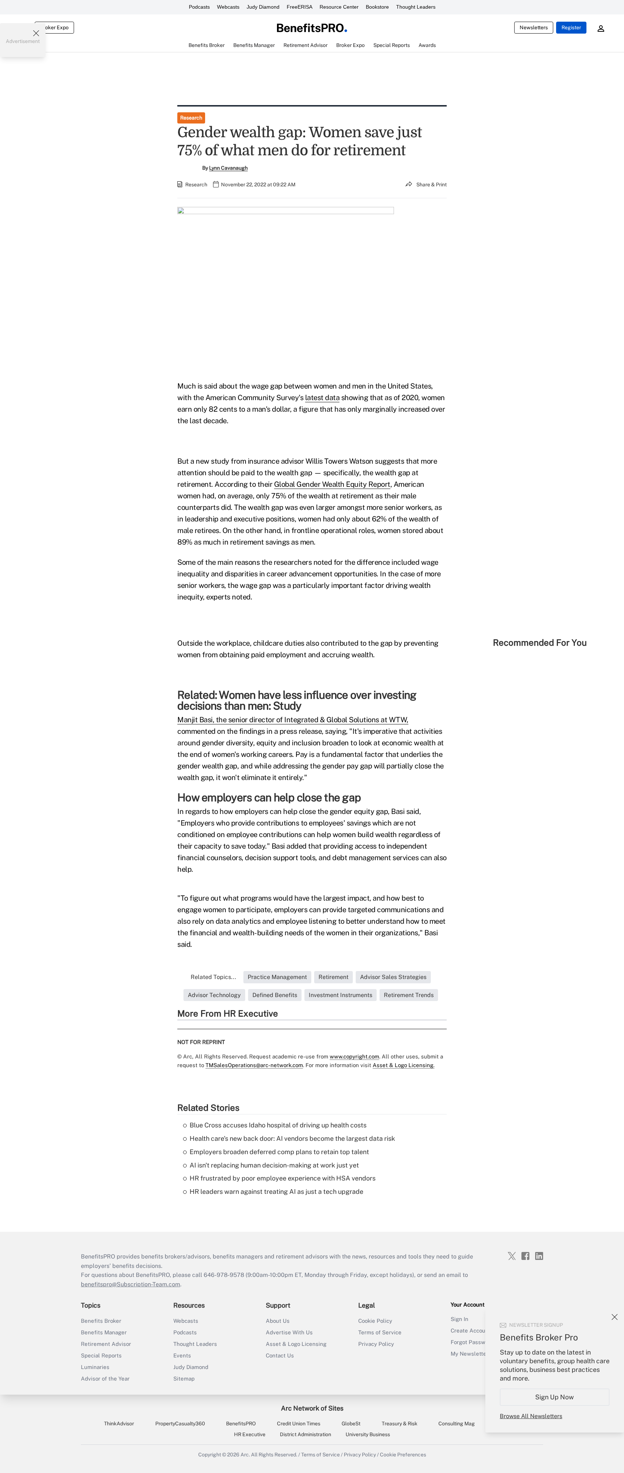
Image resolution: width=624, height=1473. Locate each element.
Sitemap (184, 1378)
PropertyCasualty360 (180, 1423)
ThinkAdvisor (119, 1423)
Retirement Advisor (106, 1344)
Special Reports (101, 1355)
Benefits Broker (101, 1321)
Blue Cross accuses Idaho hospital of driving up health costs (278, 1125)
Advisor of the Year (105, 1378)
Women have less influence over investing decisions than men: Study (296, 700)
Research (191, 118)
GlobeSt (351, 1423)
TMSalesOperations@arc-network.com (254, 1065)
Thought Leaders (416, 7)
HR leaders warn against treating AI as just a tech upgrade (276, 1191)
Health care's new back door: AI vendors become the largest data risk (292, 1138)
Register (571, 27)
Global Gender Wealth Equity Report (332, 484)
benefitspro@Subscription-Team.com (130, 1284)
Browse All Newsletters (531, 1416)
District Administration (305, 1434)
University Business (368, 1434)
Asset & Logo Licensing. (403, 1065)
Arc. (245, 1454)
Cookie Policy (375, 1321)
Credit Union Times (298, 1423)
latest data (322, 397)
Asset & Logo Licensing (296, 1344)
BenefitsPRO (241, 1423)
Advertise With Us (289, 1332)
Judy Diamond (263, 7)
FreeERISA (299, 7)
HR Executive (249, 1434)
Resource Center (339, 7)
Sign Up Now (555, 1397)
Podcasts (199, 7)
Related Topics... (213, 977)
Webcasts (228, 7)
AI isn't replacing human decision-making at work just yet (274, 1165)
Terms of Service (380, 1332)
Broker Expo (54, 27)
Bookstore (377, 7)
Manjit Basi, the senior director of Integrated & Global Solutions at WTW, (292, 719)
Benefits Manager (104, 1332)
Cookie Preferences (403, 1454)
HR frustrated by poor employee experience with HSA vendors (283, 1178)
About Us (278, 1321)
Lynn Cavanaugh (228, 168)
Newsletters (534, 27)
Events (182, 1355)
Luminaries (95, 1367)
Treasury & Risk (399, 1423)
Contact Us (280, 1355)
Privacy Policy (376, 1344)
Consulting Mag (456, 1423)
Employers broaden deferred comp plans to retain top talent (279, 1152)
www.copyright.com (354, 1056)
